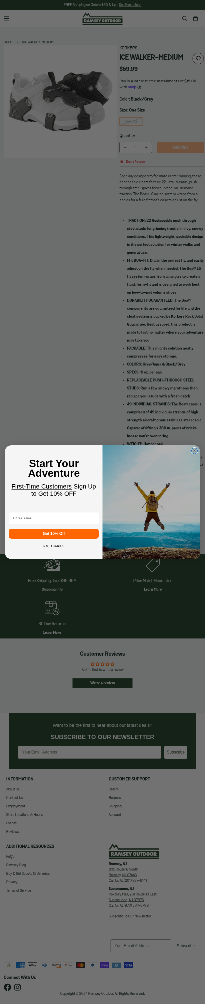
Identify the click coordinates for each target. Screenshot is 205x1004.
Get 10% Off (54, 533)
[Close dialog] (195, 451)
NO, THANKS (54, 546)
